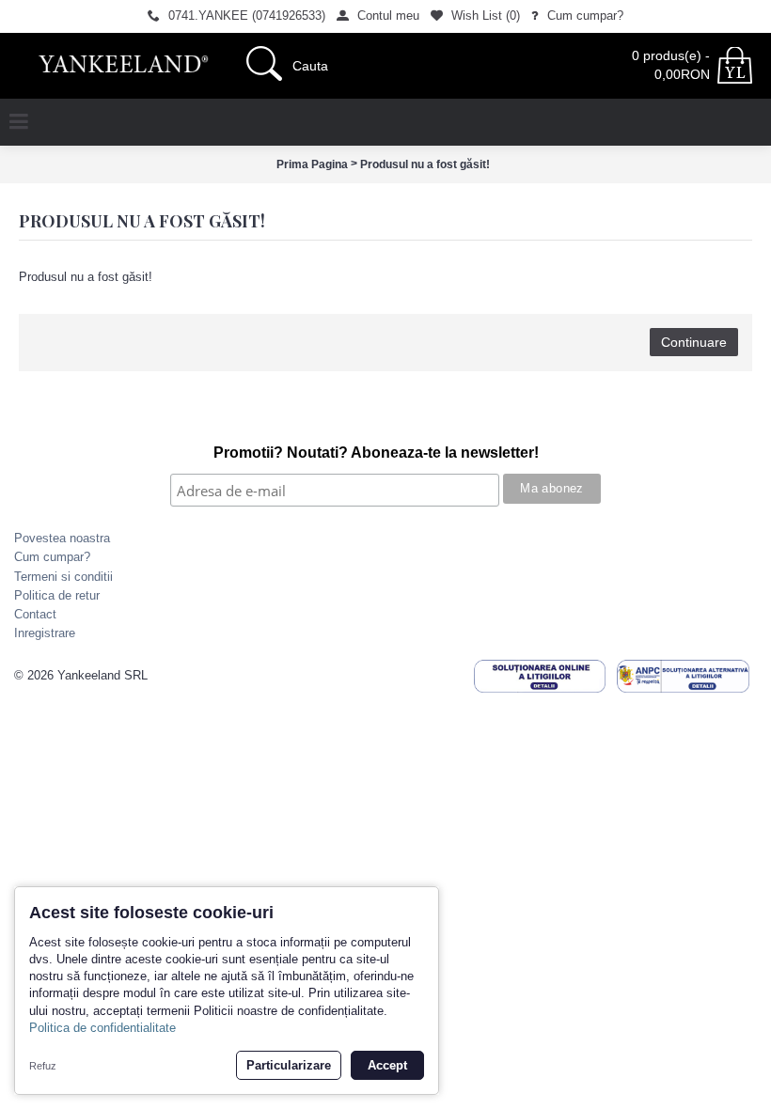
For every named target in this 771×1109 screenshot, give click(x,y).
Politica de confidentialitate (102, 1028)
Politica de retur (57, 595)
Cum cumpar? (52, 557)
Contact (35, 614)
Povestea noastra (62, 538)
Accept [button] (387, 1065)
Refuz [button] (42, 1065)
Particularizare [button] (288, 1065)
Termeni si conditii (63, 577)
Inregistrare (44, 633)
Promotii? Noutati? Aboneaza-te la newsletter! (376, 453)
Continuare (694, 342)
